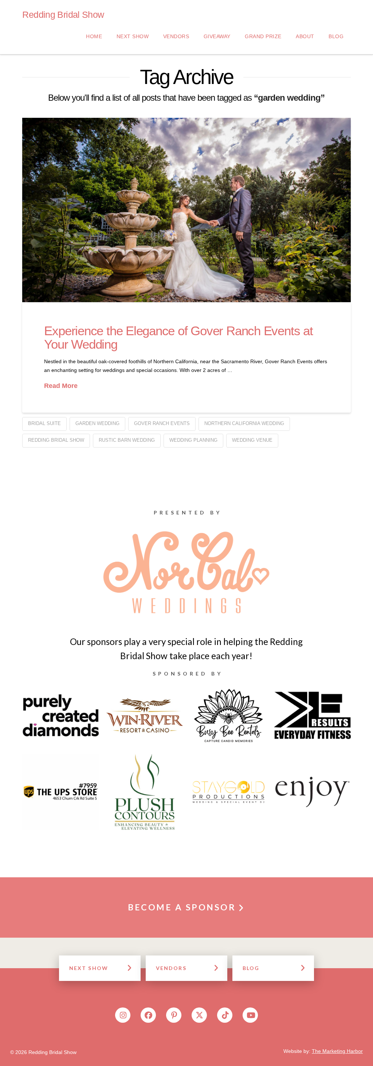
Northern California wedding (244, 423)
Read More (61, 385)
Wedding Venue (252, 440)
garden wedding (97, 423)
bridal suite (44, 423)
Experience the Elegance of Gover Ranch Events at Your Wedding (178, 337)
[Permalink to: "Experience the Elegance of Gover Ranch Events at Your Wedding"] (186, 210)
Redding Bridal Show (63, 14)
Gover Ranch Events (162, 423)
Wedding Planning (193, 440)
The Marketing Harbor (337, 1051)
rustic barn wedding (127, 440)
